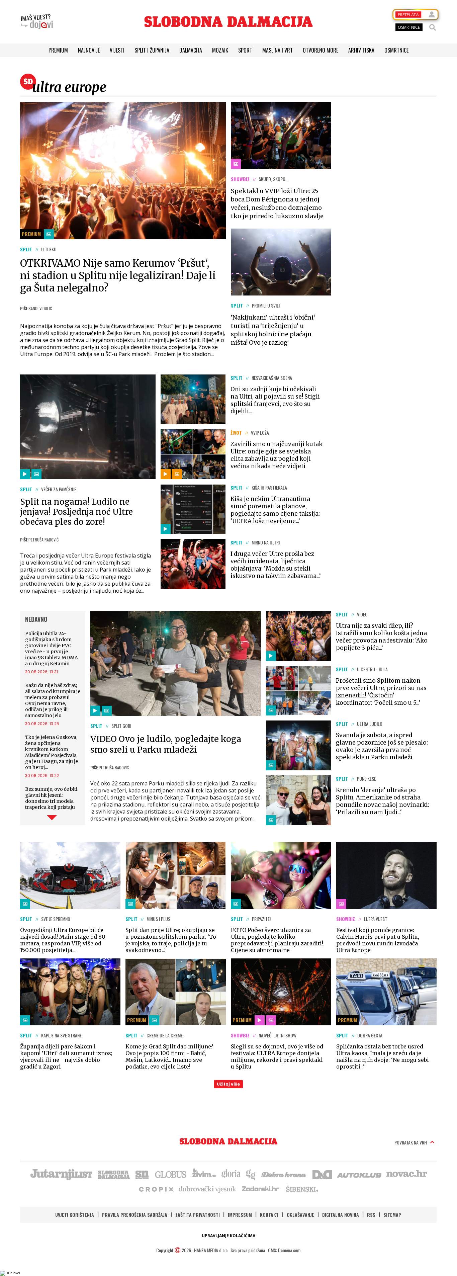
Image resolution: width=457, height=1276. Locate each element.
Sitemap (392, 1214)
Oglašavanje (300, 1214)
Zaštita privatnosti (197, 1214)
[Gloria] (230, 1174)
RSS (371, 1214)
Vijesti (117, 50)
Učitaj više (228, 1084)
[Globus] (171, 1174)
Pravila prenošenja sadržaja (134, 1214)
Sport (245, 50)
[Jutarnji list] (60, 1174)
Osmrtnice (396, 50)
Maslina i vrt (277, 50)
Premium (58, 50)
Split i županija (151, 50)
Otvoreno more (320, 50)
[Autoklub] (359, 1174)
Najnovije (89, 50)
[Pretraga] (432, 27)
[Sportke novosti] (142, 1174)
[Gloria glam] (251, 1174)
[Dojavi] (37, 21)
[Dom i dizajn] (322, 1174)
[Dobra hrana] (284, 1174)
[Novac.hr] (406, 1174)
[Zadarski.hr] (261, 1188)
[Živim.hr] (204, 1174)
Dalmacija (190, 50)
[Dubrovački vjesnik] (207, 1188)
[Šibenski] (301, 1188)
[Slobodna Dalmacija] (228, 21)
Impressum (240, 1214)
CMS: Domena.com (284, 1250)
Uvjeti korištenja (74, 1214)
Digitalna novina (340, 1214)
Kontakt (269, 1214)
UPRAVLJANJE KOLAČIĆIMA (228, 1236)
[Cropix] (156, 1188)
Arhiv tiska (361, 50)
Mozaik (220, 50)
